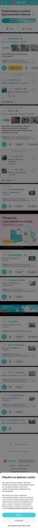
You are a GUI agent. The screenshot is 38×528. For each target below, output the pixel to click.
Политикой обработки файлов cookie (20, 508)
